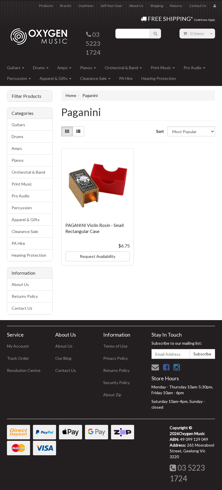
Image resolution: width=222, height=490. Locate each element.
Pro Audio (193, 67)
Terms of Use (115, 346)
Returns (176, 5)
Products (46, 5)
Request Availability (97, 256)
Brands (65, 5)
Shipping (156, 5)
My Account (18, 346)
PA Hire (126, 78)
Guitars (14, 67)
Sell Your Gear (111, 5)
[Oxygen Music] (39, 34)
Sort (159, 131)
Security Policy (116, 382)
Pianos (86, 67)
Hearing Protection (158, 78)
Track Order (18, 358)
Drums (39, 67)
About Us (136, 5)
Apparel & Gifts (54, 78)
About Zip (112, 394)
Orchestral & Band (122, 67)
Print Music (161, 67)
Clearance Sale (94, 78)
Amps (63, 67)
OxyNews (86, 5)
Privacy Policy (115, 358)
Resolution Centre (23, 370)
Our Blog (63, 358)
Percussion (17, 78)
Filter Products (26, 96)
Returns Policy (25, 296)
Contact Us (197, 5)
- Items (196, 33)
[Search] (155, 33)
